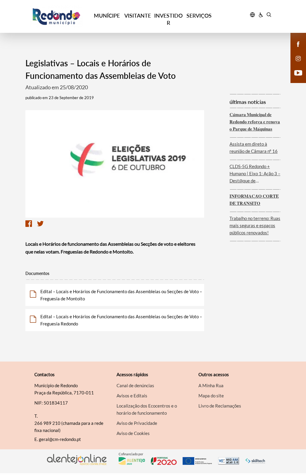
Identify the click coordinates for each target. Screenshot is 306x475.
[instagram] (298, 58)
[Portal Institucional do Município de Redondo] (60, 16)
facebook (294, 50)
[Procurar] (269, 15)
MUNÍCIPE (107, 15)
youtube (294, 78)
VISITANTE (137, 15)
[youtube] (298, 72)
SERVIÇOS (199, 15)
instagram (294, 64)
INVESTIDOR (168, 19)
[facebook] (298, 43)
